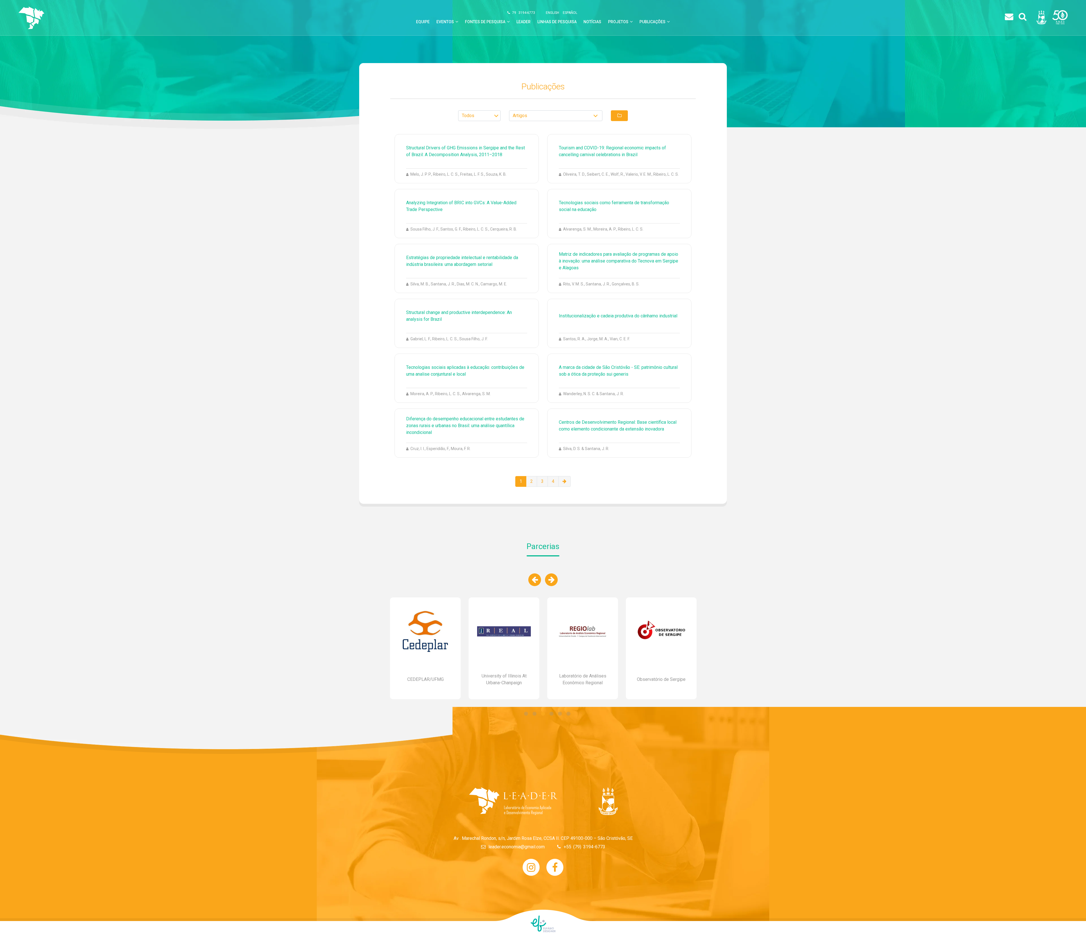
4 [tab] (551, 714)
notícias (592, 22)
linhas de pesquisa (557, 22)
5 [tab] (560, 714)
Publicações (652, 22)
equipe (423, 22)
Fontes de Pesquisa (485, 22)
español (570, 13)
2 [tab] (534, 714)
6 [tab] (568, 714)
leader (523, 22)
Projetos (618, 22)
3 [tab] (543, 714)
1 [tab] (526, 714)
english (552, 13)
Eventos (445, 22)
